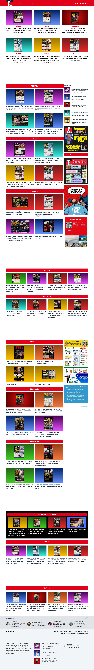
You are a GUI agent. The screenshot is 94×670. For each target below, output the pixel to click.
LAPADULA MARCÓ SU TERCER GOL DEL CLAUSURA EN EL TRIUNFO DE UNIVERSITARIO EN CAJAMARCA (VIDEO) (47, 58)
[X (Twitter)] (83, 3)
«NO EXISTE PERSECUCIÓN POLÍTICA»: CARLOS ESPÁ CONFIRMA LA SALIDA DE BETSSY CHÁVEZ (47, 463)
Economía (49, 3)
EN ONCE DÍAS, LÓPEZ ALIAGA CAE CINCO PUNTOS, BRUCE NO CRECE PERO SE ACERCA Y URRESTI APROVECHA (48, 131)
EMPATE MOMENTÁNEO (42, 384)
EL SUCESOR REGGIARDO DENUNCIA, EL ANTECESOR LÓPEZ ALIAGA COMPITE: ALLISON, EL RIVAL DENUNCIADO (20, 131)
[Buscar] (87, 3)
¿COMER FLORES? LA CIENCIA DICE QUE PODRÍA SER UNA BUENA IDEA (36, 313)
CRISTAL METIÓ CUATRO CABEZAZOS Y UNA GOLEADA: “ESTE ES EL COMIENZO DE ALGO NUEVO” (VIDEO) (18, 58)
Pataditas (55, 3)
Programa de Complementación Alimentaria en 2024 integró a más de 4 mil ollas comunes (18, 624)
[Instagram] (80, 3)
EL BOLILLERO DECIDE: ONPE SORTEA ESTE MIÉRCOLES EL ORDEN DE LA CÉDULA (19, 462)
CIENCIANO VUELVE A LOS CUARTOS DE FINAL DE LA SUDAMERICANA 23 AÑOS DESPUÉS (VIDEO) (19, 30)
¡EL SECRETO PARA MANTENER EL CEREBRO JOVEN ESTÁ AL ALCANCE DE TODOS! (57, 287)
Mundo (29, 3)
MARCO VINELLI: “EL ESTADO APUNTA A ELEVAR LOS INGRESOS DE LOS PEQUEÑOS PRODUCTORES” (48, 411)
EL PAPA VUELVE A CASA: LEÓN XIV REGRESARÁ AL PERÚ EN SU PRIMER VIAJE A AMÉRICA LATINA (20, 487)
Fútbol (24, 3)
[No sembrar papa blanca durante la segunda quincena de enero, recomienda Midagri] (29, 624)
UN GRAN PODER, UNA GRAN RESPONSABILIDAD (44, 362)
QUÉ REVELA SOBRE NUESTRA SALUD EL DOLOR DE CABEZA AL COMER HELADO (77, 287)
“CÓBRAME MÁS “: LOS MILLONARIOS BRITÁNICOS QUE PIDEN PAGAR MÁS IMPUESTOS (77, 313)
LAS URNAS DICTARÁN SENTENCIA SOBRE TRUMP (48, 238)
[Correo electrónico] (85, 3)
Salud (33, 3)
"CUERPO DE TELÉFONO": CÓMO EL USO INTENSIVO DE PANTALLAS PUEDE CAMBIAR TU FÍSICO (36, 288)
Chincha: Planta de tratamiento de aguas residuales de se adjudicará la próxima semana (81, 624)
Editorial (44, 3)
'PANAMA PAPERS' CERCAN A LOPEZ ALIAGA (76, 530)
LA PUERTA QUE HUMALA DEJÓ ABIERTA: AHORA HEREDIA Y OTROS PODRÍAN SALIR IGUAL (48, 487)
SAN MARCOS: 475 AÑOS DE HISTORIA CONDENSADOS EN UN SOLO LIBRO (15, 313)
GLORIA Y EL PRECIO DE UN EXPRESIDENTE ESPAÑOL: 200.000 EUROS (56, 531)
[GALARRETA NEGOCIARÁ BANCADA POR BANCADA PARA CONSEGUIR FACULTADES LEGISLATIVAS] (47, 17)
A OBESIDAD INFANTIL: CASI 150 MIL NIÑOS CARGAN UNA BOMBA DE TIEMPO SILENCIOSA (15, 288)
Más (70, 3)
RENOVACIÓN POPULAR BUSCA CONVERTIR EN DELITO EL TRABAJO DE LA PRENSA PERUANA (49, 108)
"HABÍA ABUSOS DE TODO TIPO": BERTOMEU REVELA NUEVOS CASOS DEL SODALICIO (56, 314)
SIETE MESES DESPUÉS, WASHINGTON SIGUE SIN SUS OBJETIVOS (19, 213)
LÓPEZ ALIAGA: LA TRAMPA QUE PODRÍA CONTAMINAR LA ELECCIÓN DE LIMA (19, 362)
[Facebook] (77, 3)
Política (19, 3)
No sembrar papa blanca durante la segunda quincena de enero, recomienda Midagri (39, 624)
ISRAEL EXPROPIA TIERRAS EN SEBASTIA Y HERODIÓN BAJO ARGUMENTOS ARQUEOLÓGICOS (48, 214)
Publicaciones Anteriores (82, 633)
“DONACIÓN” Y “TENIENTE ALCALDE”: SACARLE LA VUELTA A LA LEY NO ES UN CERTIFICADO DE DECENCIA (17, 532)
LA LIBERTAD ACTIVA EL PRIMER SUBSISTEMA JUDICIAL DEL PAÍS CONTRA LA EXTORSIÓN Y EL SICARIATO (75, 30)
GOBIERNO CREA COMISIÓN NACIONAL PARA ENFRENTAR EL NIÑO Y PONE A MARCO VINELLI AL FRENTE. (47, 434)
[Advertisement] (47, 74)
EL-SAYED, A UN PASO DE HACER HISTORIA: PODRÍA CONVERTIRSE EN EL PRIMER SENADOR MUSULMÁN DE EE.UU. (20, 238)
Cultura (38, 3)
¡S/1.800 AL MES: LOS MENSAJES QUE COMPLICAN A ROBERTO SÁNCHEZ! (36, 531)
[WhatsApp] (75, 3)
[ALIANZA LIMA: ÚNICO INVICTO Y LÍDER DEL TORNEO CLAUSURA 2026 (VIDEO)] (75, 45)
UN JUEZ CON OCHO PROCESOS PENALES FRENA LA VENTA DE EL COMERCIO (19, 433)
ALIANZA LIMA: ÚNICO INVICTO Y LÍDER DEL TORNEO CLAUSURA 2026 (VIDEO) (49, 183)
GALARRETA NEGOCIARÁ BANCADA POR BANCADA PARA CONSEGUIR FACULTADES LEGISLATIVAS (47, 30)
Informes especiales (63, 3)
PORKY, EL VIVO (11, 384)
